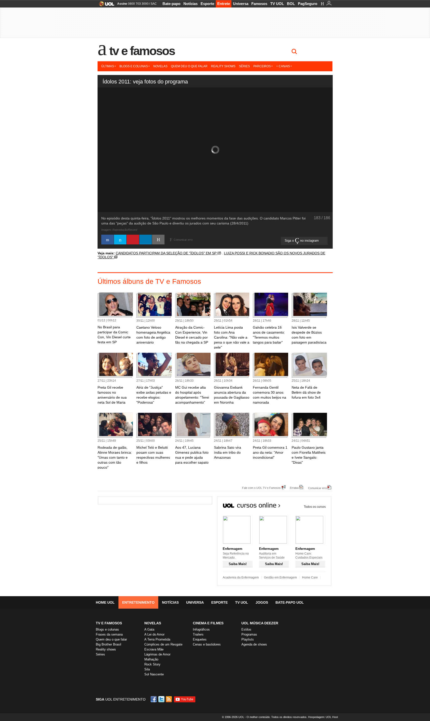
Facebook (154, 699)
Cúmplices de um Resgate (163, 644)
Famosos (259, 3)
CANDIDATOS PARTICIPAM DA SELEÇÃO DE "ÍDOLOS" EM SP (166, 253)
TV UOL (277, 3)
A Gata (149, 629)
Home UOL (105, 602)
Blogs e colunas (133, 66)
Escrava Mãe (153, 649)
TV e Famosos (142, 51)
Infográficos (201, 629)
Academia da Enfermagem (241, 577)
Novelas (160, 66)
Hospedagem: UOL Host (323, 717)
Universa (240, 3)
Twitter (161, 699)
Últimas (107, 66)
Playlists (247, 639)
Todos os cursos (315, 506)
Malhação (151, 659)
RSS (169, 699)
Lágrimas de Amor (157, 654)
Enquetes (200, 639)
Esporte (207, 3)
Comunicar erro (317, 488)
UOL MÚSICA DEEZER (259, 623)
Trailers (198, 634)
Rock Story (152, 664)
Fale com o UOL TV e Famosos (261, 487)
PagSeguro (307, 3)
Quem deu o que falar (189, 66)
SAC (154, 3)
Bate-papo (171, 3)
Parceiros (262, 66)
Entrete (223, 3)
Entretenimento (138, 602)
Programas (249, 634)
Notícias (190, 3)
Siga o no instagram (302, 240)
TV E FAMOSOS (109, 623)
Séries (244, 66)
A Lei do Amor (154, 634)
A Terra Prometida (157, 639)
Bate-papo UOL (289, 602)
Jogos (262, 602)
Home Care (310, 577)
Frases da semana (109, 634)
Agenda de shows (254, 644)
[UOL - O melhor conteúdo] (105, 5)
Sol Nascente (154, 674)
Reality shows (223, 66)
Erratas (294, 487)
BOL (291, 3)
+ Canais (283, 66)
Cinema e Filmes (208, 623)
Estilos (246, 629)
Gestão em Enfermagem (280, 577)
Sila (147, 669)
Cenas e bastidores (207, 644)
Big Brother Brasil (108, 644)
